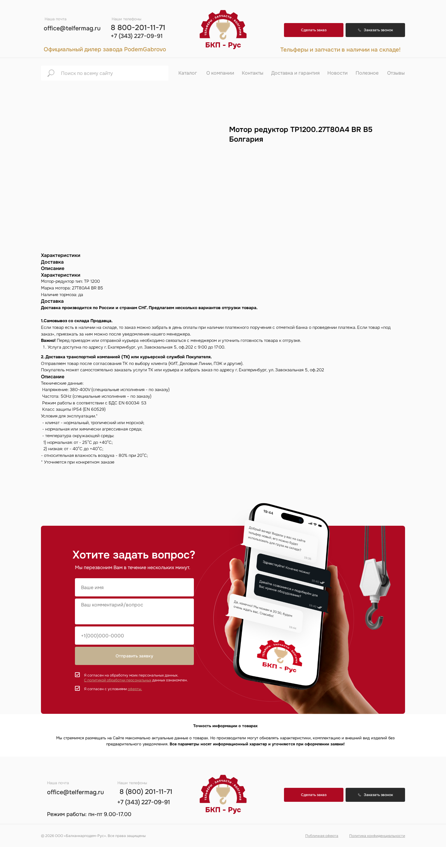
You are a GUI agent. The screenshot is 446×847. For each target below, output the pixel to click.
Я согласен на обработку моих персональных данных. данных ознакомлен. (136, 678)
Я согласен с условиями (113, 689)
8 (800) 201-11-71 (146, 792)
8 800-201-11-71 (138, 27)
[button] (375, 30)
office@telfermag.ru (72, 28)
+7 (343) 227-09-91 (137, 36)
